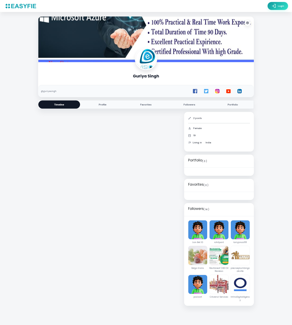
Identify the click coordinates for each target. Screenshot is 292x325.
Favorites (146, 104)
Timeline (59, 104)
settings (247, 23)
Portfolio (233, 104)
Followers (189, 104)
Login (278, 6)
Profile (102, 104)
